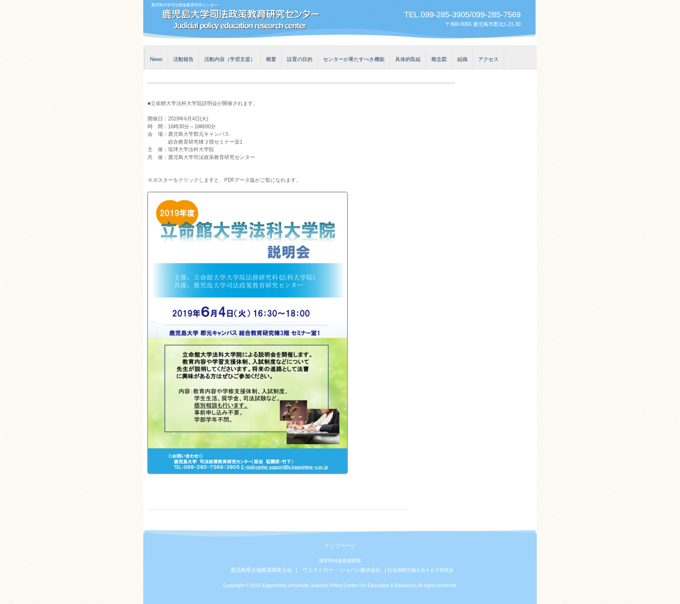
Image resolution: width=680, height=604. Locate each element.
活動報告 (183, 59)
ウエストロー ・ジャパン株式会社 (342, 570)
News (156, 59)
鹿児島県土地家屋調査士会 (261, 570)
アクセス (488, 59)
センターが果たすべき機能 (353, 59)
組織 (462, 59)
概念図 (439, 59)
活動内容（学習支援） (229, 59)
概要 (271, 59)
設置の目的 (299, 59)
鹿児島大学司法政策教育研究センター (237, 20)
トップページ (340, 546)
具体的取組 (408, 59)
